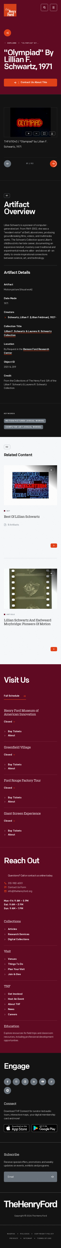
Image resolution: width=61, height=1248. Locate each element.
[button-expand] (51, 470)
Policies (24, 1234)
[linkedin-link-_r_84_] (33, 1081)
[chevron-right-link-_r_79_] (54, 545)
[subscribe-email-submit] (52, 1177)
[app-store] (16, 1128)
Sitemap (27, 1238)
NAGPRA (11, 1234)
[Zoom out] (36, 133)
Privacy (14, 1238)
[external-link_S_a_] (30, 883)
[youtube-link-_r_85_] (42, 1081)
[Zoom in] (28, 133)
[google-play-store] (44, 1128)
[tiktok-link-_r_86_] (51, 1081)
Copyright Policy (44, 1234)
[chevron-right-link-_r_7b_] (54, 649)
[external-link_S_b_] (30, 887)
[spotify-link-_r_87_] (7, 1090)
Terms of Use (44, 1238)
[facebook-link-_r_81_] (7, 1081)
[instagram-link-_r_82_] (16, 1081)
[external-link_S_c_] (30, 891)
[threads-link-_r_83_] (25, 1081)
